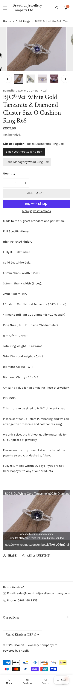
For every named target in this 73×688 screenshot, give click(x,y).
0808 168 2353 (27, 600)
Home (7, 21)
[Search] (57, 8)
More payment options (36, 211)
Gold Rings (23, 21)
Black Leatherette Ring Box (24, 151)
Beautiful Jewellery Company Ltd (25, 90)
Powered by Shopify (16, 650)
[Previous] (8, 79)
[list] (36, 49)
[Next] (65, 79)
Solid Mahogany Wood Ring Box (27, 162)
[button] (65, 8)
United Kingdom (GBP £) (21, 635)
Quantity (9, 173)
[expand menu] (5, 8)
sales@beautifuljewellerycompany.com (43, 593)
